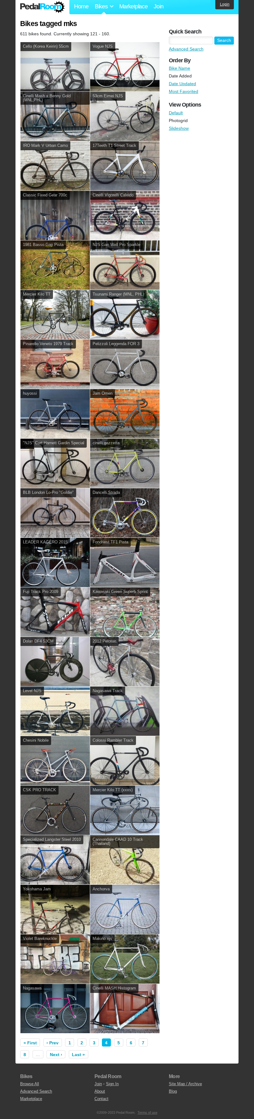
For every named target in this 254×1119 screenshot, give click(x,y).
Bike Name (179, 68)
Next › (56, 1054)
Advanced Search (186, 48)
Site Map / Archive (185, 1084)
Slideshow (179, 128)
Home (81, 6)
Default (176, 112)
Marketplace (133, 6)
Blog (173, 1091)
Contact (101, 1098)
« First (30, 1042)
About (99, 1091)
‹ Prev (52, 1042)
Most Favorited (183, 91)
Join (158, 6)
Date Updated (182, 83)
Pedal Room (42, 7)
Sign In (112, 1084)
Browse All (29, 1084)
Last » (78, 1054)
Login (225, 4)
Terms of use (147, 1112)
